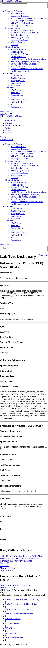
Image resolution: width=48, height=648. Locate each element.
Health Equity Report (20, 71)
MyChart (14, 44)
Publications (16, 107)
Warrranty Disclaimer (14, 638)
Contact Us (10, 121)
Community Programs (20, 16)
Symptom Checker (18, 49)
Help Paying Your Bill (20, 37)
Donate (8, 133)
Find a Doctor (6, 111)
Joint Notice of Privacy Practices (19, 614)
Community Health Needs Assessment (27, 68)
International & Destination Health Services (29, 18)
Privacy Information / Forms (17, 609)
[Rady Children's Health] (11, 116)
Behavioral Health (18, 13)
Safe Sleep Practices (19, 35)
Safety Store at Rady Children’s (24, 64)
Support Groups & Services (22, 21)
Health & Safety (12, 47)
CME (7, 128)
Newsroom (15, 92)
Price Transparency (13, 618)
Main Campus (17, 76)
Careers (14, 97)
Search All (43, 255)
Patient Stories (17, 95)
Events (13, 104)
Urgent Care (16, 83)
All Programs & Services (21, 25)
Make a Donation (7, 568)
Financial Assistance (19, 40)
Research (9, 130)
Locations (9, 73)
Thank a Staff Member (9, 585)
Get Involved (16, 102)
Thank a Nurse (6, 570)
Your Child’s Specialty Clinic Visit (25, 33)
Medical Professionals (14, 125)
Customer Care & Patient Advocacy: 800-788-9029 (20, 559)
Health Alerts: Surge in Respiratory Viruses (29, 59)
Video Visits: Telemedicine (22, 23)
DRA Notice (10, 628)
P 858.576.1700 (6, 139)
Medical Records (18, 42)
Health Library (17, 52)
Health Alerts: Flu (18, 56)
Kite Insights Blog (18, 100)
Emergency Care (18, 80)
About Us (9, 88)
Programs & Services (14, 11)
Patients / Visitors (12, 28)
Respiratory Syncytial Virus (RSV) (25, 61)
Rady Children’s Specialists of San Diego (22, 599)
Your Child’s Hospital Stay (22, 30)
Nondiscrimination (13, 623)
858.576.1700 (6, 114)
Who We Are (16, 90)
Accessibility (10, 633)
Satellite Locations (18, 78)
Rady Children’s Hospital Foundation (21, 604)
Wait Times (15, 85)
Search (3, 137)
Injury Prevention (18, 66)
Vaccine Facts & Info (19, 54)
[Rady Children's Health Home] (11, 1)
